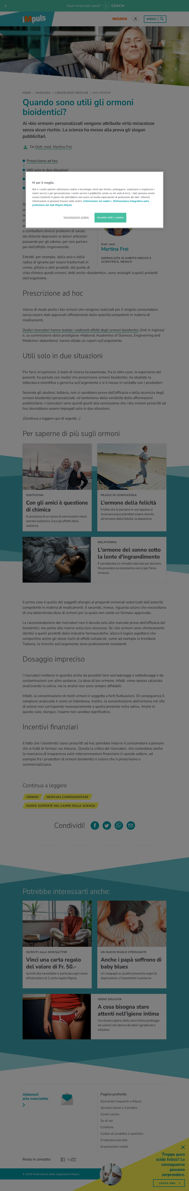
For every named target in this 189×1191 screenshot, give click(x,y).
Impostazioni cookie (76, 217)
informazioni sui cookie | (97, 201)
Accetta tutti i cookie (110, 217)
